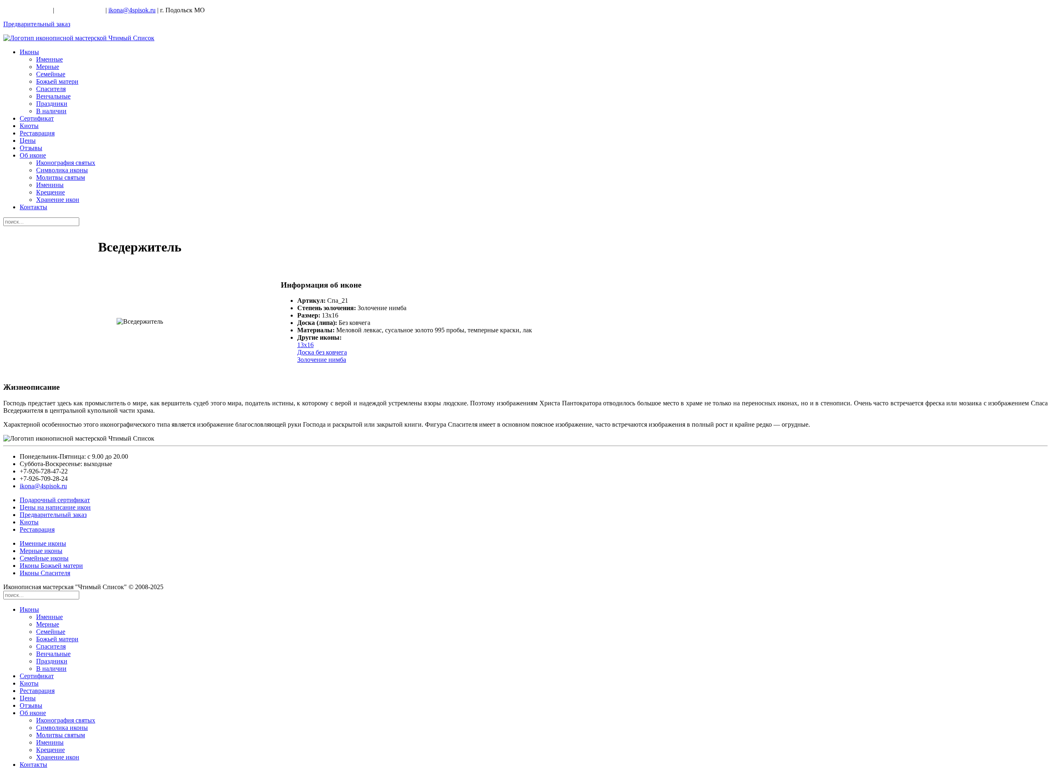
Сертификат (37, 118)
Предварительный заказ (36, 24)
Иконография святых (65, 162)
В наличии (51, 110)
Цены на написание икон (55, 507)
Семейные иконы (44, 558)
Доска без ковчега (322, 352)
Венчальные (53, 96)
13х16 (305, 344)
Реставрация (37, 133)
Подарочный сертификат (55, 499)
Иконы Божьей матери (51, 565)
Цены (28, 140)
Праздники (51, 103)
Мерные (47, 66)
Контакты (33, 206)
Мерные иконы (41, 550)
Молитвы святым (60, 177)
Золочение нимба (321, 359)
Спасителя (51, 88)
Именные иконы (43, 543)
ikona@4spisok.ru (132, 10)
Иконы (29, 51)
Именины (50, 184)
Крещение (50, 192)
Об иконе (33, 155)
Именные (49, 59)
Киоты (29, 125)
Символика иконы (62, 170)
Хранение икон (57, 199)
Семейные (50, 74)
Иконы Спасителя (45, 572)
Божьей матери (57, 81)
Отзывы (31, 147)
